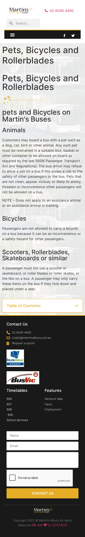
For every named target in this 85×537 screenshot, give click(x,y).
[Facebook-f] (64, 35)
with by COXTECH (51, 525)
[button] (12, 34)
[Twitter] (73, 35)
